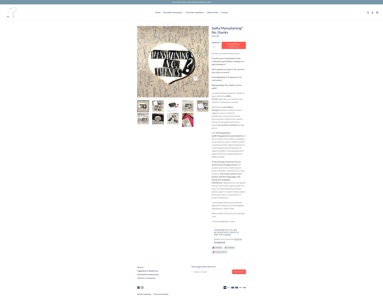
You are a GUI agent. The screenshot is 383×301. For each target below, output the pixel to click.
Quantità (216, 42)
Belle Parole (212, 12)
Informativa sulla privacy (148, 274)
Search (140, 267)
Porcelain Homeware (173, 12)
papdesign (147, 294)
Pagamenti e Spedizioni (147, 271)
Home (158, 12)
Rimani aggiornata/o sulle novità (204, 267)
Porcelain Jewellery (196, 12)
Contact (224, 12)
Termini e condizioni (146, 278)
